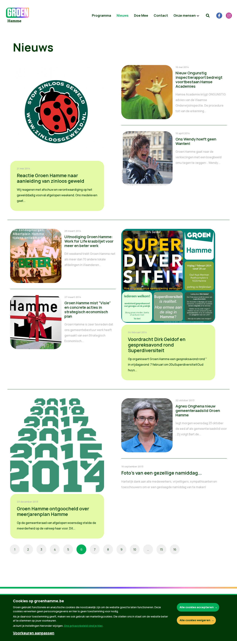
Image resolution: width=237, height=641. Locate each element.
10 (134, 549)
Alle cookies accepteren (197, 607)
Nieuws (122, 15)
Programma (101, 15)
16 (174, 549)
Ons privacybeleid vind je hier (83, 625)
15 (161, 549)
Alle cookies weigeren (195, 620)
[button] (207, 15)
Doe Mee (141, 15)
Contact (161, 15)
